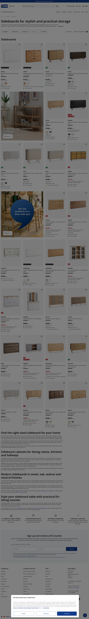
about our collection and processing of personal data (26, 608)
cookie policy (46, 608)
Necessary (46, 613)
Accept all (66, 613)
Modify (23, 613)
